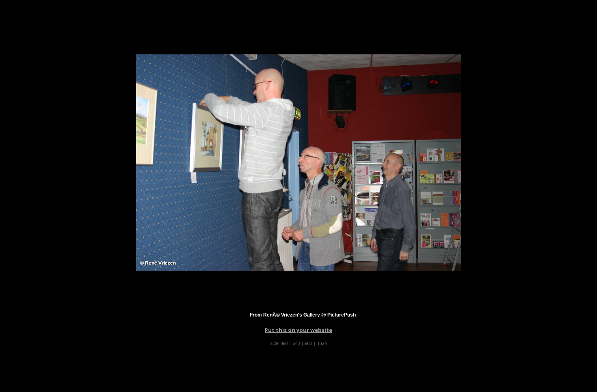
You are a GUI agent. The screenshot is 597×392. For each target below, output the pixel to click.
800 (308, 343)
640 (296, 343)
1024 (322, 343)
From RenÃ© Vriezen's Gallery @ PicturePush (303, 315)
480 (284, 343)
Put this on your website (298, 330)
